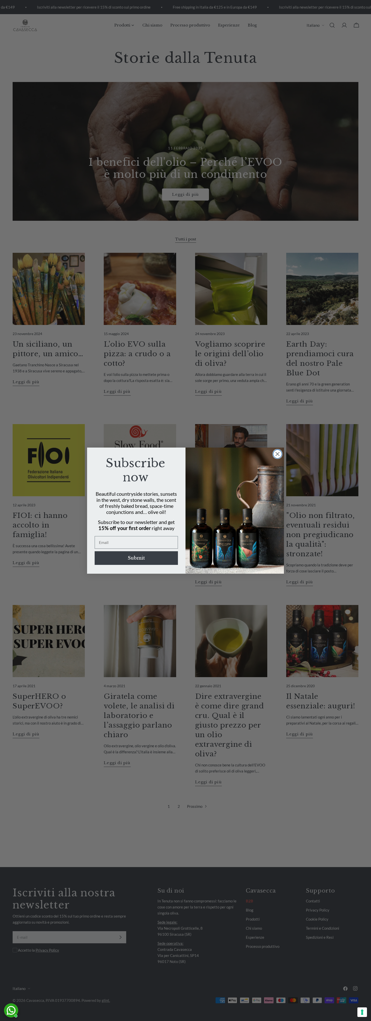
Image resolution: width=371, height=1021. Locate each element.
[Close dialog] (277, 454)
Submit (136, 558)
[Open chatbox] (11, 1010)
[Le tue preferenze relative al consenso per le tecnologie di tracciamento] (362, 1012)
